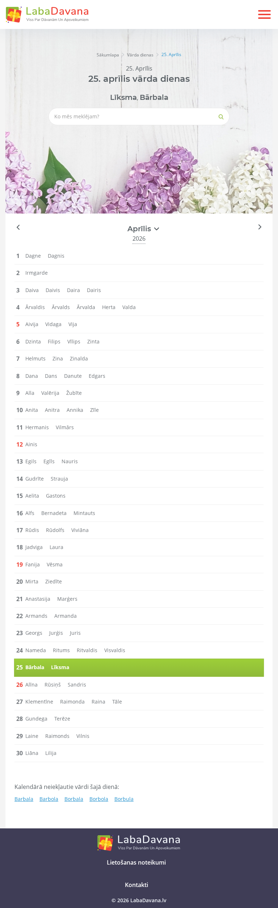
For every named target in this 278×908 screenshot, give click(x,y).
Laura (56, 547)
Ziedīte (53, 581)
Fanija (32, 564)
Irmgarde (36, 272)
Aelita (32, 495)
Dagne (33, 255)
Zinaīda (79, 358)
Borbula (124, 798)
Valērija (50, 392)
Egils (31, 461)
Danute (73, 375)
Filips (54, 341)
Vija (72, 324)
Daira (73, 290)
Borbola (98, 798)
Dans (51, 375)
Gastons (56, 495)
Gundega (36, 718)
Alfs (29, 513)
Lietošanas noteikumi (136, 862)
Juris (75, 632)
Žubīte (74, 392)
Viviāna (80, 530)
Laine (31, 735)
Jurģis (56, 632)
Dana (31, 375)
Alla (29, 392)
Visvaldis (114, 650)
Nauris (70, 461)
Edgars (97, 375)
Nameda (35, 650)
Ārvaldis (35, 307)
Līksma (123, 97)
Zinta (93, 341)
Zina (57, 358)
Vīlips (73, 341)
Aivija (31, 324)
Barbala (23, 798)
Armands (36, 615)
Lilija (50, 752)
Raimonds (57, 735)
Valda (129, 307)
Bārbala (154, 97)
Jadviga (34, 547)
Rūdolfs (55, 530)
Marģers (67, 598)
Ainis (31, 444)
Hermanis (37, 427)
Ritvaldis (87, 650)
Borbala (73, 798)
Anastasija (37, 598)
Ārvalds (61, 307)
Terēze (62, 718)
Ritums (61, 650)
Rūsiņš (53, 684)
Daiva (32, 290)
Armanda (65, 615)
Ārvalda (86, 307)
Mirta (31, 581)
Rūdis (32, 530)
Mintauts (84, 513)
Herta (108, 307)
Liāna (31, 752)
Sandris (77, 684)
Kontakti (136, 885)
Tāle (117, 701)
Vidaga (53, 324)
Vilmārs (65, 427)
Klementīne (39, 701)
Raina (98, 701)
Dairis (94, 290)
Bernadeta (54, 513)
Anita (31, 409)
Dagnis (56, 255)
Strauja (59, 478)
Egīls (49, 461)
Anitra (52, 409)
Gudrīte (34, 478)
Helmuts (35, 358)
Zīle (94, 409)
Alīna (31, 684)
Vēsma (55, 564)
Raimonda (72, 701)
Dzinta (33, 341)
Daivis (53, 290)
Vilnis (82, 735)
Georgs (33, 632)
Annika (75, 409)
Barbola (48, 798)
